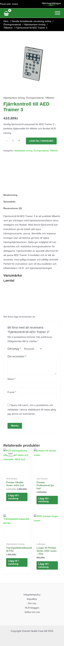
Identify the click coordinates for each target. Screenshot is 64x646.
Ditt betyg (14, 348)
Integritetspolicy (32, 594)
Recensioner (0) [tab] (12, 208)
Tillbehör (49, 98)
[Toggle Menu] (57, 13)
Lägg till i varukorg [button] (13, 497)
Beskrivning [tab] (10, 195)
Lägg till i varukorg (41, 141)
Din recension (17, 356)
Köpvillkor (32, 599)
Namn (12, 379)
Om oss (32, 603)
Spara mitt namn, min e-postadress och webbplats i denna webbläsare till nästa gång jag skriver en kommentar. (32, 409)
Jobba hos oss (32, 612)
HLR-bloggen (32, 608)
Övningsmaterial (35, 98)
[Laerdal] (16, 169)
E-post (12, 392)
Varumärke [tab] (9, 201)
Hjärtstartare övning (14, 98)
